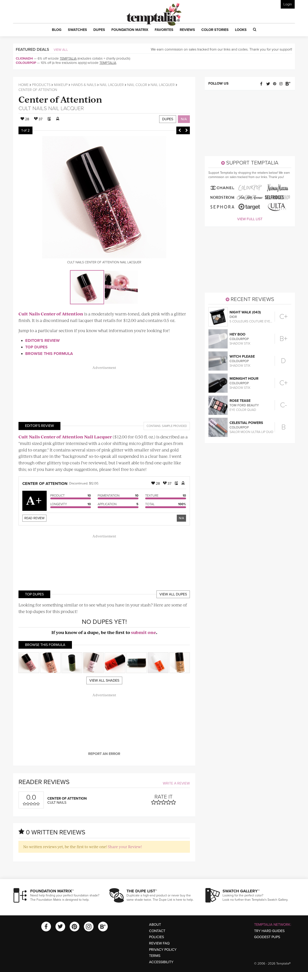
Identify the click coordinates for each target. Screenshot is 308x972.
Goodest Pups (267, 937)
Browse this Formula (49, 353)
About (155, 924)
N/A (184, 119)
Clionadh (24, 58)
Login (287, 4)
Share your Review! (125, 846)
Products (41, 85)
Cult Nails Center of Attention (50, 314)
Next (186, 130)
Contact (157, 931)
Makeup (61, 85)
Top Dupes (36, 347)
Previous (179, 130)
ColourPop (26, 63)
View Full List (249, 219)
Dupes (167, 119)
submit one (143, 632)
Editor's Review (42, 340)
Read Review (34, 518)
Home (23, 85)
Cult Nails (32, 108)
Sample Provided (174, 426)
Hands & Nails (83, 85)
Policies (156, 937)
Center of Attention (60, 99)
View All (61, 50)
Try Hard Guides (269, 931)
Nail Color (137, 85)
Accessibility (161, 962)
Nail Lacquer (112, 85)
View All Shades (104, 680)
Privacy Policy (163, 949)
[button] (56, 30)
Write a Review (176, 783)
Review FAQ (159, 943)
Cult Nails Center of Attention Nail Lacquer (65, 437)
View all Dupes (173, 594)
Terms (154, 955)
